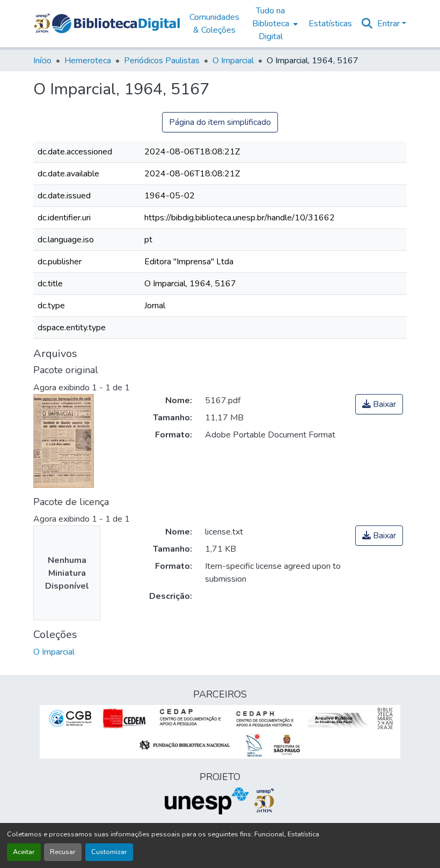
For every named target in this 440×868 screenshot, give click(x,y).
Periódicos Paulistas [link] (162, 60)
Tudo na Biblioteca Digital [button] (270, 23)
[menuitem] (274, 23)
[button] (116, 23)
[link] (379, 404)
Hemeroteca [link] (87, 60)
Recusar (63, 852)
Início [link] (42, 60)
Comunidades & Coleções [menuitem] (214, 23)
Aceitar (24, 852)
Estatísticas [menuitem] (330, 23)
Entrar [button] (389, 23)
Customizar (109, 852)
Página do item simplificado (220, 122)
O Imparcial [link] (233, 60)
